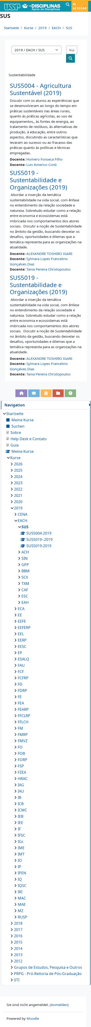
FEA (21, 703)
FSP (21, 766)
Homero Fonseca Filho (44, 159)
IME (21, 847)
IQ (20, 879)
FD (20, 684)
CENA (22, 514)
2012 (18, 961)
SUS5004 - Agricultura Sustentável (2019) (40, 89)
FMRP (23, 734)
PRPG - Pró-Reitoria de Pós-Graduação (48, 973)
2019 (42, 27)
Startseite (11, 27)
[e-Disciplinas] (32, 6)
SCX (24, 577)
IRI (20, 891)
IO (20, 860)
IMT (21, 854)
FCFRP (23, 677)
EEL (21, 633)
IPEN (22, 873)
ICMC (22, 810)
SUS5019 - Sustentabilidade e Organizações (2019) (38, 180)
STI (16, 979)
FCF (21, 671)
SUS (69, 27)
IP (19, 866)
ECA (21, 608)
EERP (22, 640)
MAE (22, 904)
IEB (20, 816)
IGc (21, 841)
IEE (20, 822)
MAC (22, 898)
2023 (18, 482)
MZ (20, 910)
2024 (18, 476)
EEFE (22, 621)
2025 (18, 470)
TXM (25, 583)
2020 (18, 501)
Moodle (33, 1018)
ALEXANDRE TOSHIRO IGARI (49, 253)
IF (19, 828)
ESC (24, 596)
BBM (25, 571)
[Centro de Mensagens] (34, 393)
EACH (56, 27)
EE (20, 615)
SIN (24, 558)
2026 (18, 464)
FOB (21, 753)
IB (19, 797)
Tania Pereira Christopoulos (48, 269)
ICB (21, 803)
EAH (25, 602)
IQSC (22, 885)
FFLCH (23, 722)
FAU (21, 665)
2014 (18, 948)
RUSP (22, 917)
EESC (22, 646)
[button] (67, 6)
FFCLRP (24, 715)
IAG (21, 784)
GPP (25, 564)
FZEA (22, 772)
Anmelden (59, 1004)
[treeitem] (45, 697)
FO (20, 747)
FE (20, 696)
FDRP (22, 690)
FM (20, 728)
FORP (22, 759)
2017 (18, 929)
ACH (25, 552)
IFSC (21, 835)
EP (20, 652)
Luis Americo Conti (41, 164)
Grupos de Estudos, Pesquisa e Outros (48, 967)
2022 (18, 489)
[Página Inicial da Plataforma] (21, 393)
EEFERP (24, 627)
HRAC (23, 778)
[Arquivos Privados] (58, 393)
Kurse (28, 27)
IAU (21, 791)
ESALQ (23, 659)
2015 (18, 942)
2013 (18, 954)
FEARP (23, 709)
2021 (18, 495)
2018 (18, 923)
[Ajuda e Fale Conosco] (70, 393)
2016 (18, 935)
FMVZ (23, 740)
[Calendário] (46, 393)
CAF (24, 589)
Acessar (80, 8)
